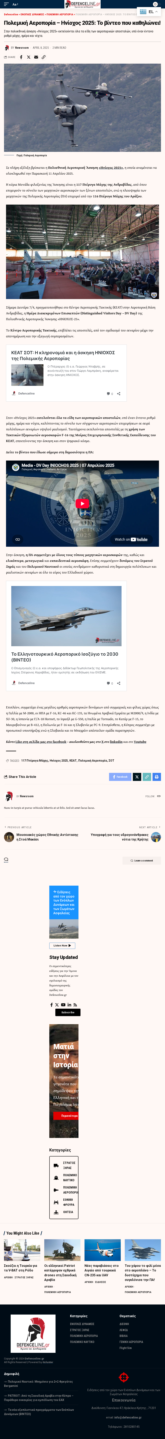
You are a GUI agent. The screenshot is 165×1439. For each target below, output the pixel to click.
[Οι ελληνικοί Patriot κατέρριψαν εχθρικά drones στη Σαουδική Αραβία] (62, 1250)
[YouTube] (63, 1004)
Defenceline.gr (34, 1358)
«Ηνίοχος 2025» (111, 167)
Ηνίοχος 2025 (59, 760)
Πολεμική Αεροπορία (92, 760)
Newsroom (22, 48)
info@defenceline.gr (128, 1417)
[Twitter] (57, 1004)
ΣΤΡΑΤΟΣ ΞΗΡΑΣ (24, 1277)
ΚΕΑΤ (73, 760)
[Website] (159, 796)
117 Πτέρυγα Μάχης (34, 760)
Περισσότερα (69, 1115)
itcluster (48, 1362)
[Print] (157, 777)
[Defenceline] (82, 4)
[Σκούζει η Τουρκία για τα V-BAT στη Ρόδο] (22, 1250)
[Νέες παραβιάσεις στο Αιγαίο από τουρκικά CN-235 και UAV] (103, 1250)
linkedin (116, 741)
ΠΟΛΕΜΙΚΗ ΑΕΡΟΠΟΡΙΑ (57, 1292)
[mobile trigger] (7, 4)
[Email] (36, 57)
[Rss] (75, 1004)
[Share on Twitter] (28, 57)
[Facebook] (51, 1004)
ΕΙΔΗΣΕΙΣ (100, 1282)
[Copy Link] (43, 57)
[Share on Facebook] (21, 57)
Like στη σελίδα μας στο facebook (40, 741)
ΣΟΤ (111, 760)
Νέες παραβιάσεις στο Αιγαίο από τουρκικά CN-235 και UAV (102, 1270)
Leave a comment (143, 860)
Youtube (140, 741)
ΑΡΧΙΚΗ (8, 1277)
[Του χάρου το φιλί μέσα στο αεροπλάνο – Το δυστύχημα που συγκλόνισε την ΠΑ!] (143, 1250)
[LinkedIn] (69, 1004)
